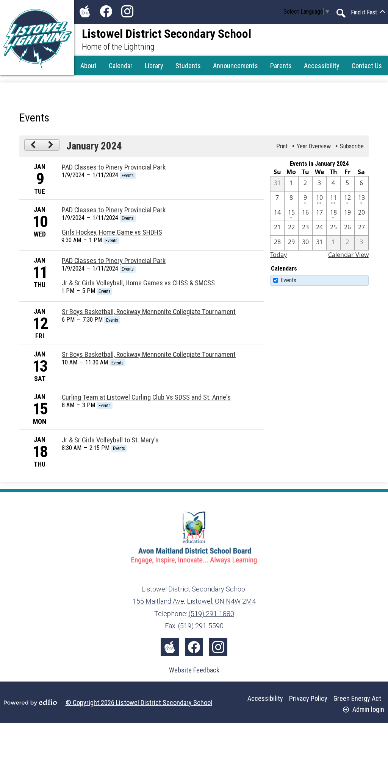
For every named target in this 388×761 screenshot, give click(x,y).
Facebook (106, 11)
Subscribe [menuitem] (352, 146)
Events (288, 280)
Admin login (368, 709)
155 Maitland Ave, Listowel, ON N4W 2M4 (194, 601)
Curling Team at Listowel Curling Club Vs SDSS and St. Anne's (146, 397)
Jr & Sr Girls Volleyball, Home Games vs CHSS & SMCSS (138, 283)
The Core (85, 11)
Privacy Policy (308, 698)
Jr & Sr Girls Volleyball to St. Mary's (110, 440)
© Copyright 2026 (139, 703)
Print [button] (282, 146)
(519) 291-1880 (211, 614)
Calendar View (348, 255)
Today (278, 255)
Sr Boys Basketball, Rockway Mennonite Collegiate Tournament (149, 312)
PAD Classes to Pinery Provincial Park (114, 167)
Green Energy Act (357, 698)
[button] (88, 65)
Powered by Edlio (30, 702)
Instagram (127, 11)
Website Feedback (194, 670)
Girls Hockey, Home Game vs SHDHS (112, 232)
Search (341, 13)
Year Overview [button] (314, 146)
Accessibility (265, 698)
